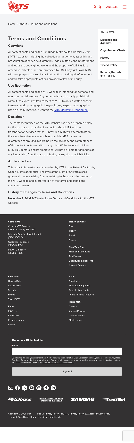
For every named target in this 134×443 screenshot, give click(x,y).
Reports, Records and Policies (110, 74)
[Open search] (95, 7)
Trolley (72, 231)
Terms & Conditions (19, 417)
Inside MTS (75, 302)
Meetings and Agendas (108, 41)
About (23, 24)
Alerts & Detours (77, 265)
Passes (11, 324)
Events (11, 294)
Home (12, 24)
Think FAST (14, 299)
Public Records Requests (81, 294)
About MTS (107, 32)
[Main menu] (124, 7)
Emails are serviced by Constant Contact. (58, 362)
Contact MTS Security (19, 226)
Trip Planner (75, 256)
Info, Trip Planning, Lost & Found (24, 234)
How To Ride (14, 281)
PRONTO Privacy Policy (72, 413)
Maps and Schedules (79, 251)
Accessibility (14, 285)
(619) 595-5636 (15, 253)
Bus (71, 226)
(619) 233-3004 (15, 237)
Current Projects (77, 311)
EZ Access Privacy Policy (97, 413)
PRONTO (12, 311)
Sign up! (67, 371)
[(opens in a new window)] (51, 400)
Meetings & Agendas (79, 285)
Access (72, 240)
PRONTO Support (17, 249)
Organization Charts (113, 50)
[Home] (19, 7)
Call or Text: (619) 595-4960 (21, 229)
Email (15, 345)
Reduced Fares (16, 320)
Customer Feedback (18, 242)
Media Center (76, 320)
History (104, 58)
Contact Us (14, 221)
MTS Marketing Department (71, 110)
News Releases (77, 315)
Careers (73, 306)
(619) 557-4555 (15, 245)
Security (12, 290)
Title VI (40, 413)
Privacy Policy (52, 413)
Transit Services (77, 221)
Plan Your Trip (76, 247)
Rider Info (13, 276)
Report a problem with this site (45, 417)
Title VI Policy (108, 65)
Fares (11, 306)
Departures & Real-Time (81, 261)
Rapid (72, 235)
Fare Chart (13, 315)
